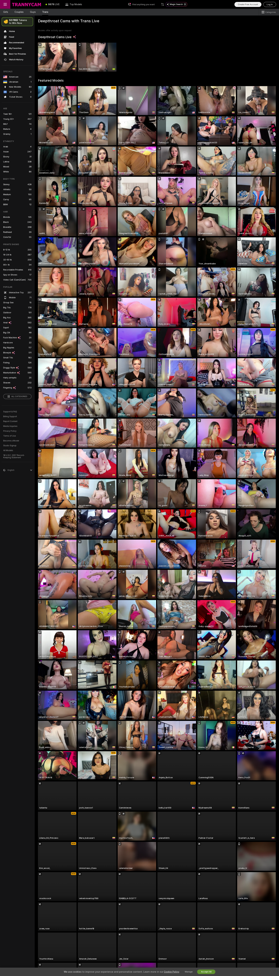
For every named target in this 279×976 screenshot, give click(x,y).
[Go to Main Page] (26, 4)
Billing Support (10, 416)
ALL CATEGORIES (19, 396)
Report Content (10, 421)
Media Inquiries (10, 426)
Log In (270, 4)
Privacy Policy (9, 431)
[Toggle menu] (5, 4)
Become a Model (11, 441)
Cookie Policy (171, 972)
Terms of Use (9, 436)
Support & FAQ (10, 412)
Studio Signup (9, 445)
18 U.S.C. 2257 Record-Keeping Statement (14, 456)
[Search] (162, 4)
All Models (8, 450)
